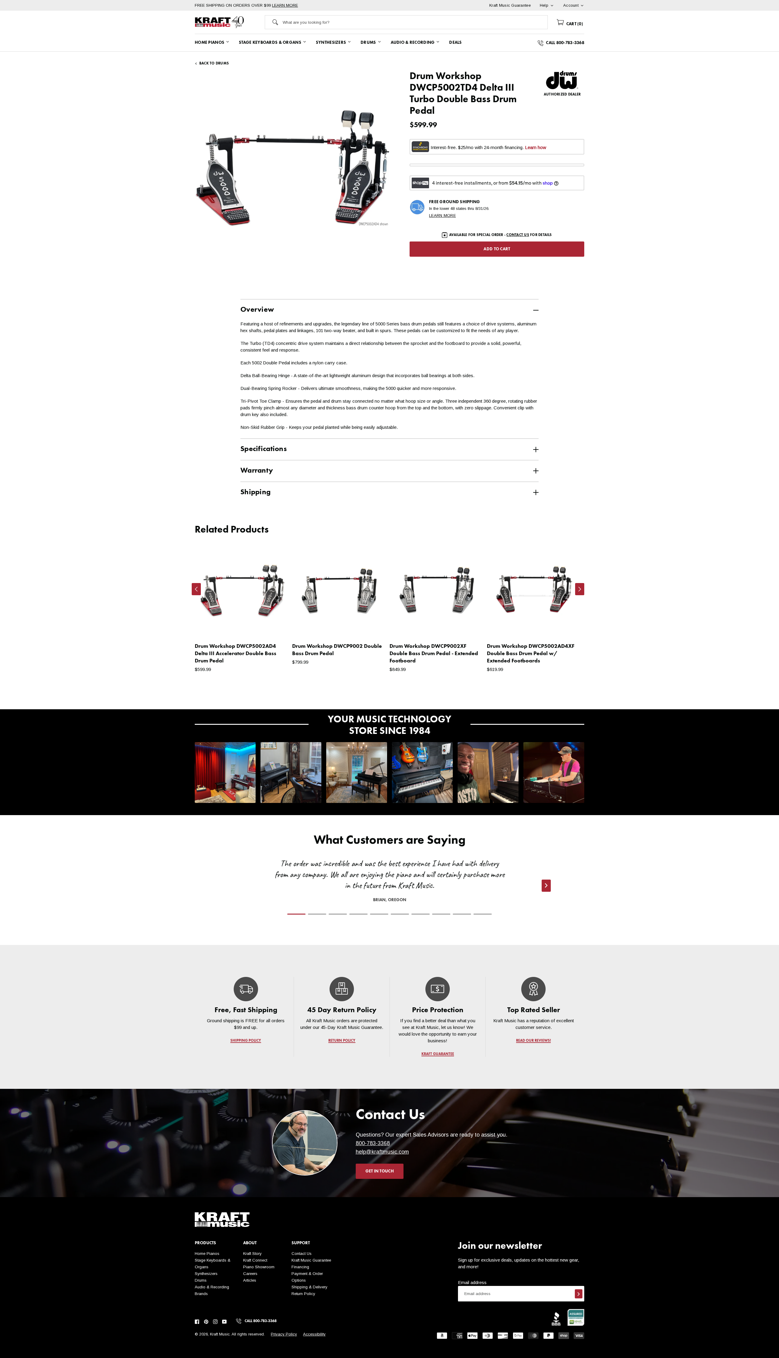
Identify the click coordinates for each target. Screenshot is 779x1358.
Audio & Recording (212, 1287)
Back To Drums (214, 63)
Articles (249, 1280)
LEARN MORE (285, 5)
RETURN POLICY (341, 1041)
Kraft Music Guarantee (311, 1260)
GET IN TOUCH (379, 1171)
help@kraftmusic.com (382, 1152)
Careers (250, 1273)
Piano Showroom (258, 1267)
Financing (300, 1267)
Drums (201, 1280)
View (274, 627)
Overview (257, 310)
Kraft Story (252, 1253)
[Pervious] (196, 589)
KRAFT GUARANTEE (437, 1054)
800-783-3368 (373, 1143)
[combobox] (415, 22)
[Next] (579, 589)
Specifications (263, 449)
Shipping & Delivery (309, 1287)
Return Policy (303, 1293)
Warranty (256, 470)
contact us (517, 235)
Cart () (574, 24)
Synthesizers (206, 1273)
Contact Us (302, 1253)
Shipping (255, 492)
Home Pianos (207, 1253)
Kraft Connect (255, 1260)
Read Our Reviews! (533, 1041)
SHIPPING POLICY (245, 1041)
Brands (201, 1293)
